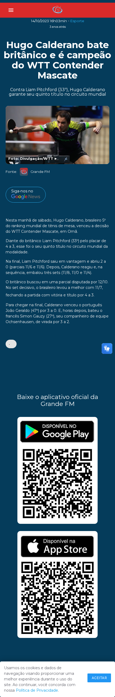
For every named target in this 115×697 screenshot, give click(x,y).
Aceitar (99, 678)
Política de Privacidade (37, 690)
